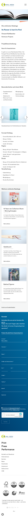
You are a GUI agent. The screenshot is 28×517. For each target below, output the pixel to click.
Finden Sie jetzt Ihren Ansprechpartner (12, 333)
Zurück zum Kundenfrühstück (8, 307)
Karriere (4, 459)
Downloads (5, 464)
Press (4, 446)
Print (4, 442)
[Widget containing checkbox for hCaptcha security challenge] (12, 415)
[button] (2, 514)
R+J (14, 511)
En (17, 507)
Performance (8, 449)
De (15, 507)
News (3, 461)
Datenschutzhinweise (14, 408)
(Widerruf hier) (16, 410)
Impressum (5, 466)
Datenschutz (5, 468)
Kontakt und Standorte (8, 454)
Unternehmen (5, 456)
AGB (3, 471)
